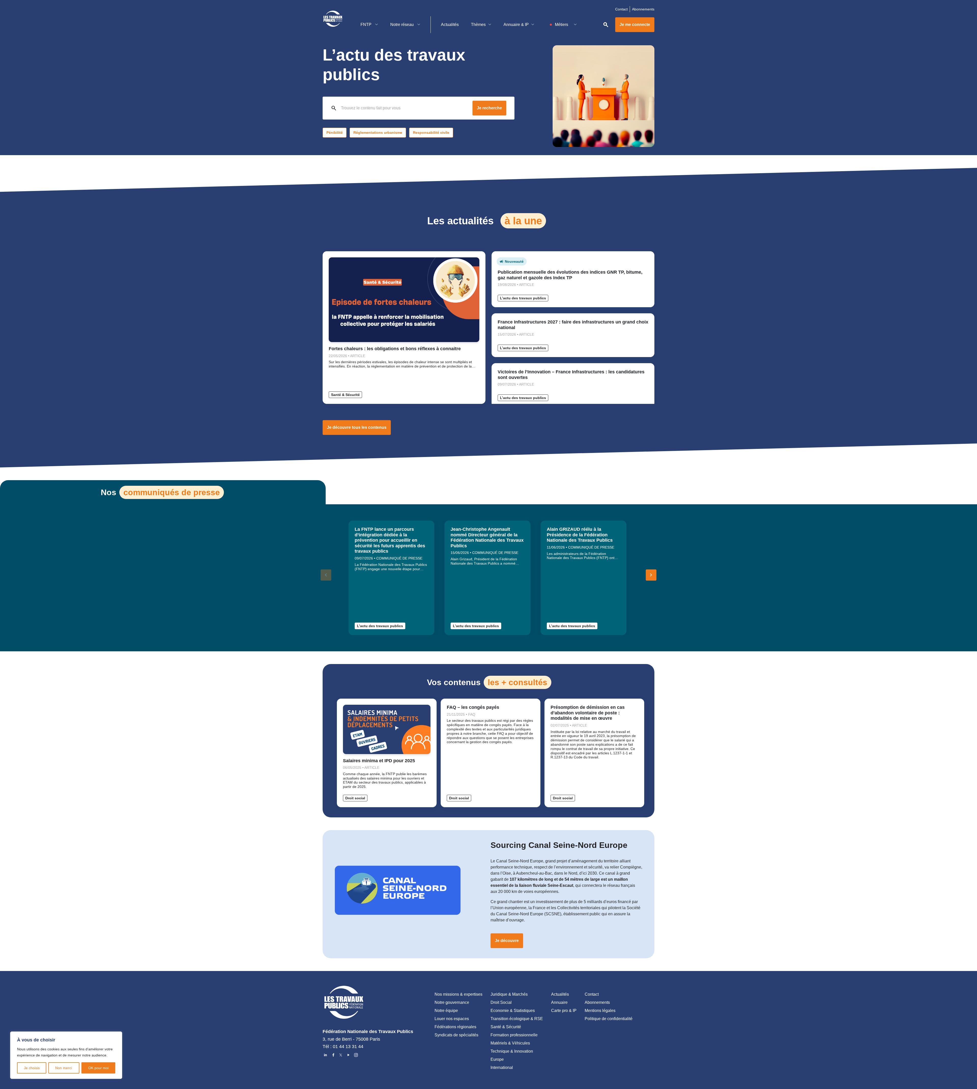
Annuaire (559, 1002)
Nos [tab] (160, 492)
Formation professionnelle (514, 1035)
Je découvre (507, 940)
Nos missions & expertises (458, 994)
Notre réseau (402, 24)
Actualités (450, 24)
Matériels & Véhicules (510, 1043)
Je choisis (32, 1068)
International (502, 1067)
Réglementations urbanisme (377, 132)
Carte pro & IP (564, 1010)
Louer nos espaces (452, 1019)
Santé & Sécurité (345, 395)
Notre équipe (446, 1010)
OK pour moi (98, 1068)
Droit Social (501, 1002)
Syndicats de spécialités (456, 1035)
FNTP (366, 24)
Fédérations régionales (455, 1027)
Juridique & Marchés (509, 994)
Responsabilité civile (431, 132)
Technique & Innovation (512, 1051)
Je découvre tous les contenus (356, 427)
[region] (66, 1055)
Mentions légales (600, 1010)
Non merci (64, 1068)
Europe (497, 1059)
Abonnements (643, 9)
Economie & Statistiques (513, 1010)
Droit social (355, 798)
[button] (651, 575)
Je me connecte (635, 24)
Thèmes (478, 24)
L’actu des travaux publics (523, 298)
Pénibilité (334, 132)
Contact (621, 9)
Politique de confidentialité (609, 1019)
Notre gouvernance (452, 1002)
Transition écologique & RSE (517, 1019)
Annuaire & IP (516, 24)
